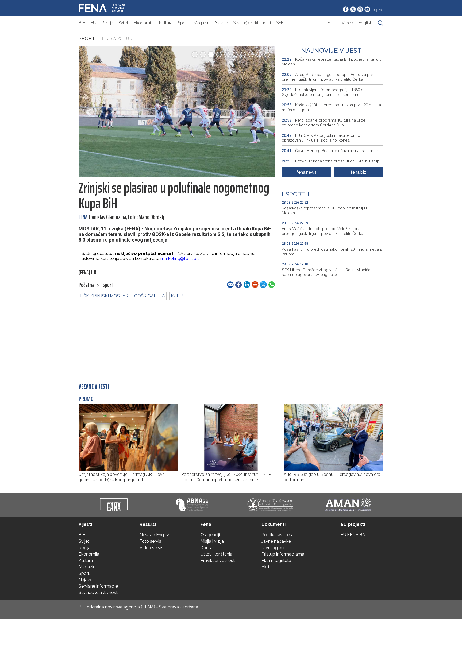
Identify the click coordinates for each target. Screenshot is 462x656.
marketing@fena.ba (179, 258)
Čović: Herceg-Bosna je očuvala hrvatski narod (330, 150)
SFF (279, 22)
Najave (221, 22)
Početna (86, 285)
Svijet (123, 22)
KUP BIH (179, 295)
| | (295, 194)
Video (347, 22)
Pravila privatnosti (218, 560)
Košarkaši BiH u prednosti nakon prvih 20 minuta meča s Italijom (331, 107)
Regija (107, 22)
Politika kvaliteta (277, 534)
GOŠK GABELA (149, 295)
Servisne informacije (98, 586)
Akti (265, 566)
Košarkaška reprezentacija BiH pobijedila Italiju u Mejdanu (332, 62)
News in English (155, 534)
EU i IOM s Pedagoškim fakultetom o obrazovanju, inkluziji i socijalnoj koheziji (321, 138)
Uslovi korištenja (216, 554)
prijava (377, 9)
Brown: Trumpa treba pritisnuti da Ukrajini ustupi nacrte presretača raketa (331, 163)
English (365, 22)
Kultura (165, 22)
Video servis (151, 547)
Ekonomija (144, 22)
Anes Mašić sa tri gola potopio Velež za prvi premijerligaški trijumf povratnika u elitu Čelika (328, 77)
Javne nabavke (276, 541)
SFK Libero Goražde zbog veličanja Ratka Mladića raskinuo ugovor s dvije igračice (326, 272)
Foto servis (150, 541)
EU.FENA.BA (353, 534)
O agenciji (210, 534)
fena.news (307, 172)
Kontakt (208, 547)
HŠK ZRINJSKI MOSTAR (104, 295)
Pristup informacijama (282, 554)
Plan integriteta (276, 560)
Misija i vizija (212, 541)
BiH (82, 22)
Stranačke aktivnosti (252, 22)
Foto (332, 22)
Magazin (202, 22)
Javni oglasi (272, 547)
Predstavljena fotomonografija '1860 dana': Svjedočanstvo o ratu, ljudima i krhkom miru (326, 92)
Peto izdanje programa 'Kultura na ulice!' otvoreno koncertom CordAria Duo (324, 122)
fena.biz (358, 172)
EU (93, 22)
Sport (183, 22)
